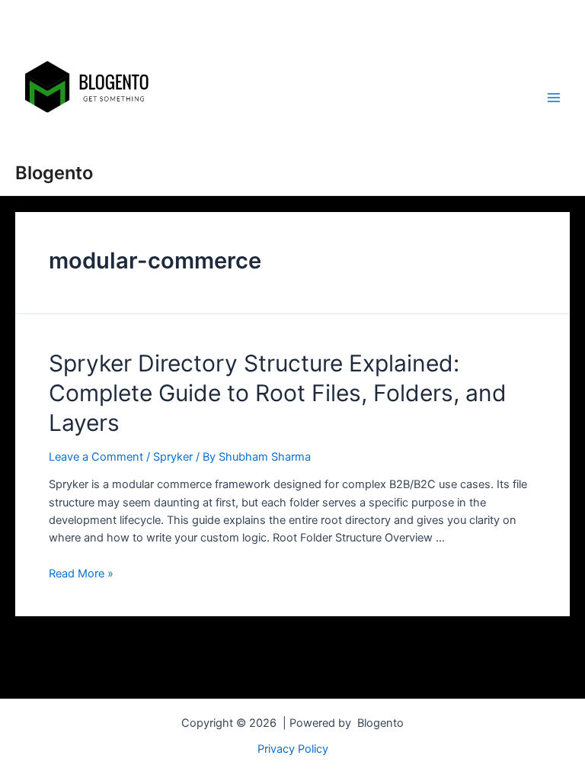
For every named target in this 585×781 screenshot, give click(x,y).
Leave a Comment (96, 457)
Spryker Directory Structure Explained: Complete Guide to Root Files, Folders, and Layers (278, 392)
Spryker (173, 457)
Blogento (54, 173)
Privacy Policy (292, 749)
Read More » (81, 573)
